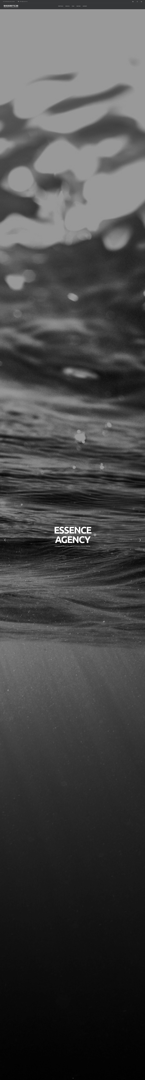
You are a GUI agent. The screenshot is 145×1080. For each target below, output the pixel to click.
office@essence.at (23, 1)
